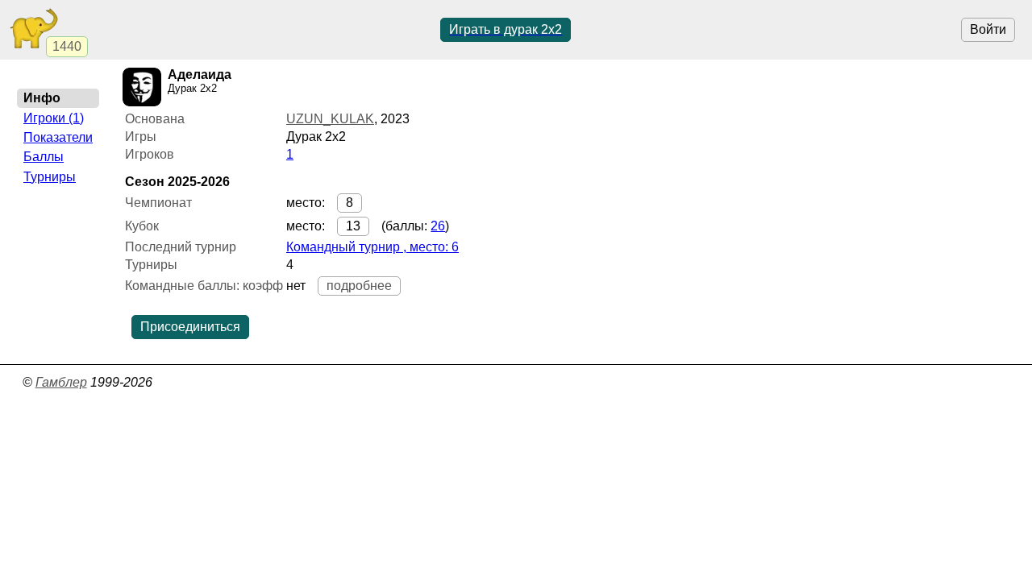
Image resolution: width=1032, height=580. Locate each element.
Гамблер (61, 382)
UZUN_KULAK (330, 119)
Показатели (58, 137)
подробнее (359, 285)
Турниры (49, 177)
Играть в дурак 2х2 (505, 29)
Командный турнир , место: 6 (372, 247)
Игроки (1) (53, 118)
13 (353, 226)
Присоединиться (190, 327)
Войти (988, 29)
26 (438, 226)
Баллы (43, 157)
